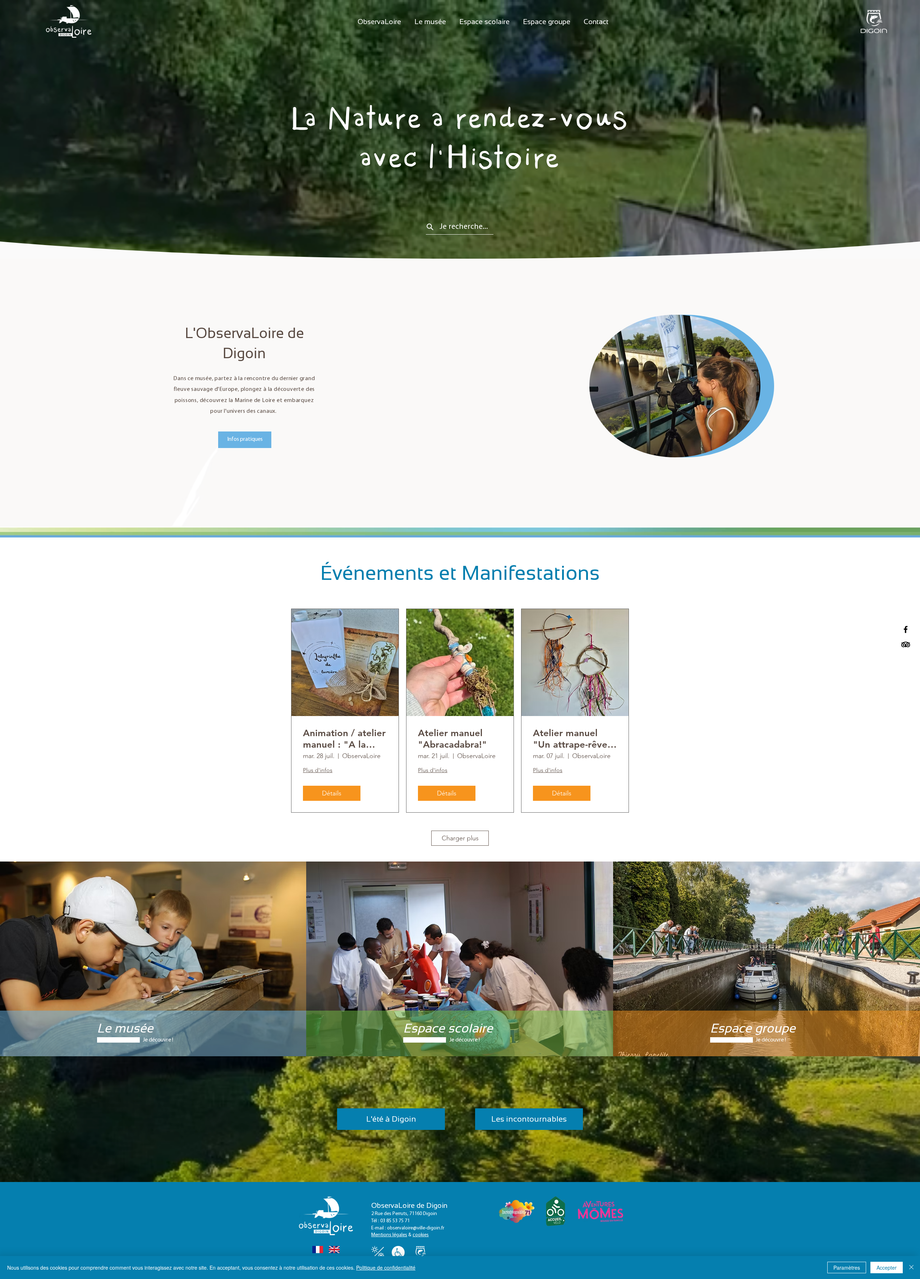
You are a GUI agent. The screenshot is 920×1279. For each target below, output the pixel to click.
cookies (421, 1235)
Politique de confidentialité (385, 1267)
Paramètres (846, 1267)
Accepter (887, 1267)
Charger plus (460, 838)
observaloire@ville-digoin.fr (415, 1228)
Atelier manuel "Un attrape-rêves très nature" (572, 739)
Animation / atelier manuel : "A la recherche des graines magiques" (344, 739)
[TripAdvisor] (905, 644)
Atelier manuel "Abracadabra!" (452, 739)
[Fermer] (911, 1267)
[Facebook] (905, 629)
